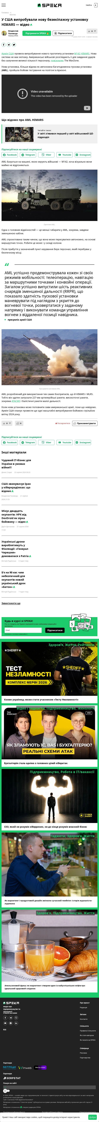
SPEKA (11, 1095)
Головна (5, 12)
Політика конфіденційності (14, 1112)
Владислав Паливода (13, 32)
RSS (4, 1029)
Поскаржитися (63, 423)
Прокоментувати (86, 423)
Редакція (83, 1007)
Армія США (8, 53)
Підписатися (65, 33)
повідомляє (57, 60)
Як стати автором (87, 1035)
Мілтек (13, 14)
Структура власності (88, 1112)
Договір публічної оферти (52, 1112)
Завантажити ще (11, 603)
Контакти (83, 1019)
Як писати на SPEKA (87, 1040)
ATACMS (16, 401)
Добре (92, 1117)
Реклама (83, 1053)
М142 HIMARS (81, 53)
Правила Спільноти (88, 1031)
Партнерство (85, 1057)
